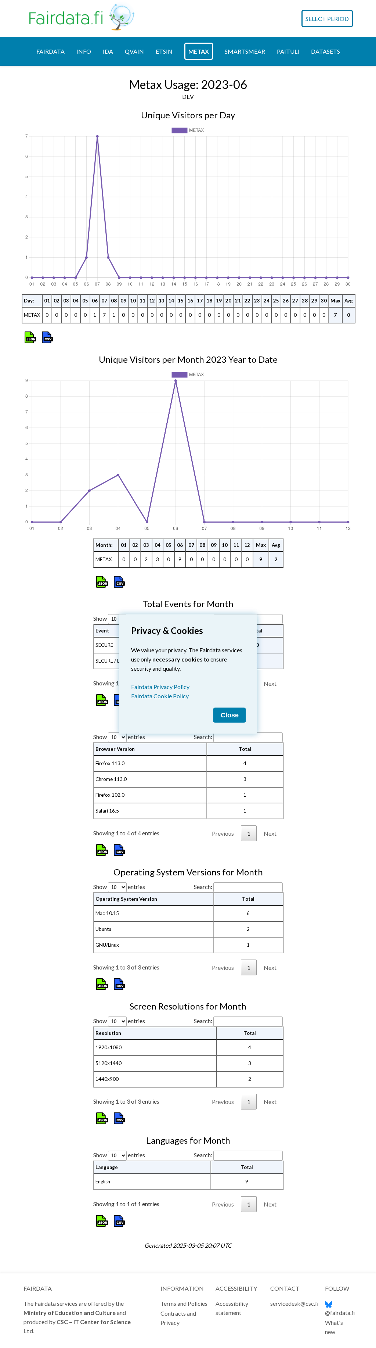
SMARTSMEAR (245, 51)
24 (267, 301)
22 (247, 301)
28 (305, 301)
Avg (348, 301)
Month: (104, 545)
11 (142, 301)
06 (95, 301)
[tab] (50, 51)
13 (161, 301)
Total (245, 749)
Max (335, 301)
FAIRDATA (50, 51)
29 (314, 301)
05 (85, 301)
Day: (29, 301)
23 (257, 301)
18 (209, 301)
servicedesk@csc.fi (294, 1303)
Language (106, 1167)
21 (238, 301)
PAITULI (288, 51)
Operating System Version (126, 899)
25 (276, 301)
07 (104, 301)
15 (181, 301)
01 (47, 301)
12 (152, 301)
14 (171, 301)
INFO (83, 51)
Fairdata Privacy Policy (160, 686)
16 (190, 301)
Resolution (108, 1033)
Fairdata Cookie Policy (160, 695)
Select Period (327, 18)
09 (123, 301)
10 (133, 301)
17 (200, 301)
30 (324, 301)
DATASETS (325, 51)
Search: (203, 736)
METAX (198, 51)
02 (56, 301)
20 (228, 301)
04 (76, 301)
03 (66, 301)
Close (230, 715)
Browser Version (115, 749)
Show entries (119, 736)
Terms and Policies (183, 1303)
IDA (108, 51)
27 (295, 301)
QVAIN (134, 51)
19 (219, 301)
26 (286, 301)
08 (114, 301)
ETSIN (164, 51)
